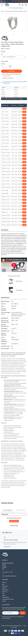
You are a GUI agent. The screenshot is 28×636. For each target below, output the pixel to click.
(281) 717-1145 (8, 572)
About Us (4, 582)
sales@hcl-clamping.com (11, 576)
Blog (3, 584)
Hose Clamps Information (8, 599)
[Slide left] (10, 34)
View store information (8, 78)
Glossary (4, 601)
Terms (24, 625)
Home (2, 11)
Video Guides (5, 586)
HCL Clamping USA (9, 625)
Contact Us (4, 591)
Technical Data (5, 597)
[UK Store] (4, 1)
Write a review (14, 521)
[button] (1, 4)
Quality (3, 595)
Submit (22, 613)
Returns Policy (5, 589)
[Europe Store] (7, 1)
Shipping (4, 588)
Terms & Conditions (6, 618)
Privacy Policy (14, 627)
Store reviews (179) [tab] (20, 510)
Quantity (3, 63)
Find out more (6, 83)
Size (2, 54)
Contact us (21, 98)
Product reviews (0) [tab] (7, 510)
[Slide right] (17, 34)
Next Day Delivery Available (15, 8)
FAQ (3, 593)
